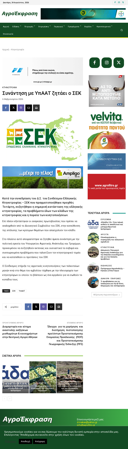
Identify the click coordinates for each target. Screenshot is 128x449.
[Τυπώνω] (36, 108)
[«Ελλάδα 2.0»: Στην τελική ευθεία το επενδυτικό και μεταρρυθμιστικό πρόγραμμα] (15, 377)
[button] (121, 30)
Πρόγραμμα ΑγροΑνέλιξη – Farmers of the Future (112, 269)
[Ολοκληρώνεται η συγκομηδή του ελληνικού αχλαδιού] (42, 377)
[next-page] (10, 399)
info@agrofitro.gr (86, 425)
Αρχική (5, 49)
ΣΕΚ (14, 291)
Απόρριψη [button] (40, 441)
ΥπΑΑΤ (22, 291)
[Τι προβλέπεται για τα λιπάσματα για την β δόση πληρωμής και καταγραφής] (93, 282)
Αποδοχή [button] (25, 441)
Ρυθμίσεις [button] (10, 441)
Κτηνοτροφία (17, 49)
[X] (123, 3)
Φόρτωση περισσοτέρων (105, 294)
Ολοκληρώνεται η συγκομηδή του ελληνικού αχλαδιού (42, 388)
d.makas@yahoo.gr (87, 422)
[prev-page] (4, 399)
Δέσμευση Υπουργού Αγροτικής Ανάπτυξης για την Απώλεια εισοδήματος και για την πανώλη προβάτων (69, 386)
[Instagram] (119, 3)
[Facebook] (115, 3)
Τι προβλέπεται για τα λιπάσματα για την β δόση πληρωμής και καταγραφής (113, 283)
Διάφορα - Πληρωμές (111, 279)
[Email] (28, 108)
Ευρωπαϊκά (15, 381)
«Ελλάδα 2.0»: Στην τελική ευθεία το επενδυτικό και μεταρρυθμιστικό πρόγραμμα (15, 387)
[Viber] (21, 108)
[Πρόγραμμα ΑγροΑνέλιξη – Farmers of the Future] (93, 268)
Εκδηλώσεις (106, 266)
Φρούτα (42, 383)
